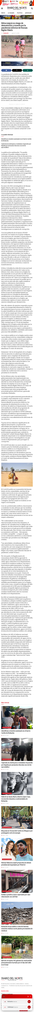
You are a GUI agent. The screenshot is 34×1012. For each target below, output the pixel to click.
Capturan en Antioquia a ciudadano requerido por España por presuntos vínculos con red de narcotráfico (16, 145)
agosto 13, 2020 (15, 33)
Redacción (6, 33)
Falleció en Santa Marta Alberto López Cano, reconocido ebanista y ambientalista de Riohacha (15, 799)
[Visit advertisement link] (17, 3)
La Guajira (11, 13)
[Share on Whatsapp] (28, 70)
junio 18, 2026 (5, 735)
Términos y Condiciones (7, 994)
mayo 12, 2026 (5, 933)
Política (19, 13)
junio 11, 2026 (5, 803)
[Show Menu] (2, 8)
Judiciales (28, 13)
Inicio (3, 13)
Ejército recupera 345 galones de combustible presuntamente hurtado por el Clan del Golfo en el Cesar (16, 963)
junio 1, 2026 (5, 835)
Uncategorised (7, 727)
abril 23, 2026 (5, 967)
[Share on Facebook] (6, 70)
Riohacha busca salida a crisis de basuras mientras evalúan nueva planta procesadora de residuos (16, 929)
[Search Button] (32, 8)
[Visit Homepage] (17, 8)
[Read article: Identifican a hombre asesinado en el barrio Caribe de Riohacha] (17, 717)
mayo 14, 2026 (5, 867)
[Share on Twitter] (17, 70)
